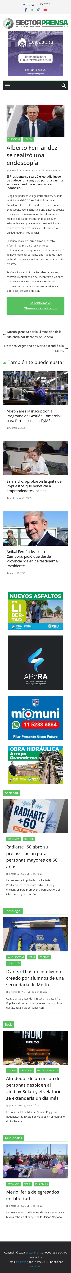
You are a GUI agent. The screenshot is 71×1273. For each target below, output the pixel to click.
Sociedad (29, 839)
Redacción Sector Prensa (47, 170)
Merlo (31, 957)
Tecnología (14, 963)
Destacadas (14, 139)
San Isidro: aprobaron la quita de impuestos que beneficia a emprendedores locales (34, 486)
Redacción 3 (36, 873)
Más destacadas (16, 957)
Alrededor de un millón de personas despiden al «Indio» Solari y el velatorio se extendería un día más (34, 1088)
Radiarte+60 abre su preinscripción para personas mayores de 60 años (32, 856)
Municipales (41, 1184)
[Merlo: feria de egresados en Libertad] (35, 1161)
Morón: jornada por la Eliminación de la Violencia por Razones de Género (34, 334)
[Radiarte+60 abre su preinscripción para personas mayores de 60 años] (35, 816)
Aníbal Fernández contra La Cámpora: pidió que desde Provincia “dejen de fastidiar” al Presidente (33, 558)
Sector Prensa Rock (47, 1070)
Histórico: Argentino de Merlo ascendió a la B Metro (34, 348)
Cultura (12, 1070)
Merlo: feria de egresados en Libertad (32, 1195)
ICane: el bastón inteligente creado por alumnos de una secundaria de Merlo (35, 977)
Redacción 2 (33, 1105)
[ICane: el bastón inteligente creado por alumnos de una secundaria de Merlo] (35, 934)
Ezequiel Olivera (39, 992)
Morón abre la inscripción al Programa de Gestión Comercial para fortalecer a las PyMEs (34, 416)
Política (28, 139)
